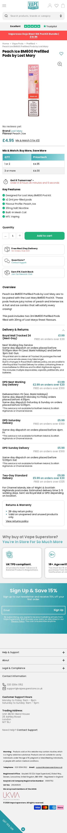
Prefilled (31, 43)
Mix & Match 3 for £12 (28, 140)
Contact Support (27, 730)
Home (5, 43)
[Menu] (3, 5)
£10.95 (33, 36)
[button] (33, 329)
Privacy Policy (18, 621)
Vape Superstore (18, 803)
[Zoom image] (59, 64)
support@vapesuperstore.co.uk (49, 767)
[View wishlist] (56, 5)
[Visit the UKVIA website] (33, 796)
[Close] (22, 828)
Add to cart (44, 236)
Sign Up (58, 610)
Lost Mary (16, 131)
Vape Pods (17, 43)
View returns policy (17, 521)
